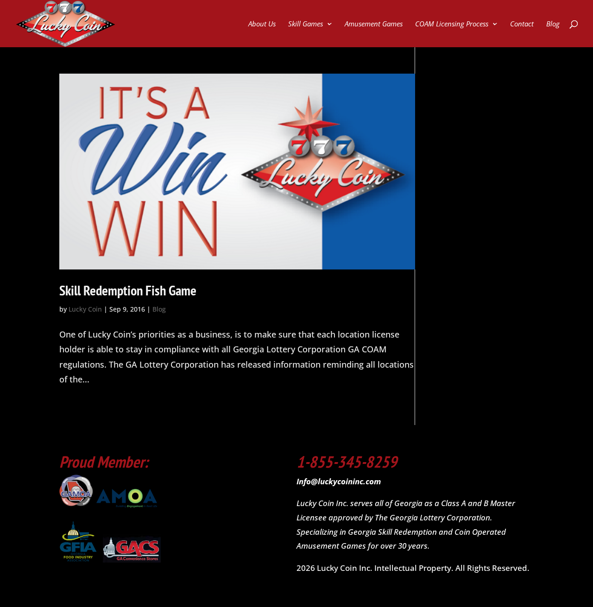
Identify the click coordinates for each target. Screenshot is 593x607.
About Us (262, 24)
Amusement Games (374, 24)
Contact (522, 24)
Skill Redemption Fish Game (127, 290)
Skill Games (305, 24)
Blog (553, 24)
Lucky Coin (85, 309)
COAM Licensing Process (451, 24)
